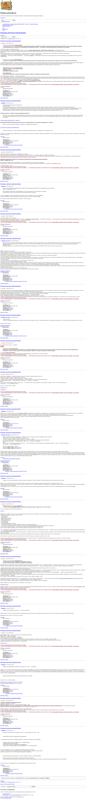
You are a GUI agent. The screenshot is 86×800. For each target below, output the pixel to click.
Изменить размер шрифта (8, 25)
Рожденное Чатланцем (33, 24)
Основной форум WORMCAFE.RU (17, 24)
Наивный (3, 102)
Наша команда (6, 794)
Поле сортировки (26, 778)
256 (10, 142)
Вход (4, 30)
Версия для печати (6, 26)
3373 (11, 93)
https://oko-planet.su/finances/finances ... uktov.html (10, 120)
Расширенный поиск (5, 21)
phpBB (6, 796)
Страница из (11, 38)
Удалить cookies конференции (15, 794)
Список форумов (6, 24)
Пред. (2, 778)
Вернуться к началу (4, 97)
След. (5, 778)
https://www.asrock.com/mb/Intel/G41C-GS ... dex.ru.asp (11, 683)
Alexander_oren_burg (5, 240)
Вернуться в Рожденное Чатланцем (7, 784)
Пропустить (2, 17)
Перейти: (3, 786)
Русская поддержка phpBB (5, 797)
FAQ (4, 28)
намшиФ (3, 43)
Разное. (26, 24)
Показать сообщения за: (11, 778)
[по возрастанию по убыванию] (43, 778)
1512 (11, 94)
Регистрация (5, 29)
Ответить (2, 35)
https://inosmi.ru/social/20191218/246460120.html (9, 127)
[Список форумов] (6, 10)
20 (10, 279)
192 (10, 141)
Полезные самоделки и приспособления (13, 32)
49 (10, 278)
